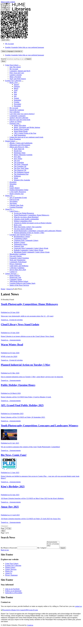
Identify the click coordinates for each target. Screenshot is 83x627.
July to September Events (18, 197)
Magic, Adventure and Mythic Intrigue (27, 127)
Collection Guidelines (17, 268)
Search (3, 59)
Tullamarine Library (20, 244)
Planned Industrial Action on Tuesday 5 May (29, 233)
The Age (17, 160)
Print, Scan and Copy (17, 73)
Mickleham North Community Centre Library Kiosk (31, 252)
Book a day (18, 225)
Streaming (13, 184)
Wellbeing (17, 176)
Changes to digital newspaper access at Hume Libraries (32, 223)
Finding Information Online (19, 190)
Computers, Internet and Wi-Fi (20, 71)
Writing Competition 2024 (23, 221)
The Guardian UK (20, 166)
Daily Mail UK (19, 149)
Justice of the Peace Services (19, 285)
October (16, 102)
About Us (8, 209)
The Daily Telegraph (21, 164)
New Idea (17, 157)
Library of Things (16, 121)
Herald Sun (18, 151)
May (15, 92)
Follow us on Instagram (13, 591)
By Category (42, 548)
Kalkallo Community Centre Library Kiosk (28, 250)
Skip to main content (8, 2)
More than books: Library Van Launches (28, 227)
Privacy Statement (16, 264)
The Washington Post (21, 174)
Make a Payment (15, 77)
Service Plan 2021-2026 (18, 270)
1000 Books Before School (19, 281)
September (17, 100)
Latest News (14, 211)
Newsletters (14, 201)
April (15, 90)
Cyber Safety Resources (18, 192)
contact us (78, 606)
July (15, 96)
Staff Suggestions (20, 135)
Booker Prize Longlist (21, 129)
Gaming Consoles (16, 75)
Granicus (30, 625)
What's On (8, 196)
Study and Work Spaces (18, 79)
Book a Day (14, 82)
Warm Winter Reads (21, 131)
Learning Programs (16, 207)
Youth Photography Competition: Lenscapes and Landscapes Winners (37, 231)
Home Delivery (15, 275)
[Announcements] (53, 542)
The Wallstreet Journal (21, 172)
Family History (15, 188)
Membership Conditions (18, 254)
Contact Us (13, 272)
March (16, 88)
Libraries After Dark (16, 205)
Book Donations (15, 139)
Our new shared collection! (23, 229)
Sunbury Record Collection (19, 118)
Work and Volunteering (17, 260)
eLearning (13, 182)
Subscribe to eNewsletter (13, 593)
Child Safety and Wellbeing (19, 266)
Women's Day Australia (22, 180)
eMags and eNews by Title (19, 147)
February (17, 86)
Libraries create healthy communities (26, 219)
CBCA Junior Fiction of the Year (25, 133)
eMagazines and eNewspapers (20, 145)
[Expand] (20, 65)
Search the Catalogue (17, 110)
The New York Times (21, 168)
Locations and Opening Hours (20, 234)
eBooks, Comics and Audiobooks (21, 143)
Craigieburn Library (20, 238)
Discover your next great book (20, 120)
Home (3, 289)
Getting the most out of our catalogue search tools (26, 137)
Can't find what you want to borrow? (22, 114)
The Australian (19, 162)
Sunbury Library (19, 242)
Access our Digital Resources (24, 213)
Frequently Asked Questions (19, 258)
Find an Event (14, 199)
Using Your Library (11, 563)
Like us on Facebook (12, 589)
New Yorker (18, 158)
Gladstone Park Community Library (26, 240)
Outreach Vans (19, 246)
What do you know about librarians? (26, 217)
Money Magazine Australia (23, 155)
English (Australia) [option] (24, 55)
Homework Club (15, 277)
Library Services (10, 273)
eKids (12, 186)
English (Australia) (24, 47)
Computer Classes (16, 279)
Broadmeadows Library (22, 236)
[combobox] (12, 51)
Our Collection (15, 112)
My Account (14, 69)
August (16, 98)
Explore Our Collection (13, 81)
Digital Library (10, 141)
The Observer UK (20, 170)
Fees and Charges (16, 256)
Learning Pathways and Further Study (22, 283)
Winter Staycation (20, 125)
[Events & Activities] (53, 544)
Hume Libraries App (17, 194)
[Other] (53, 546)
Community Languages (18, 116)
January (16, 84)
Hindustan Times (19, 153)
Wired (16, 178)
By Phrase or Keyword (9, 548)
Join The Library (15, 67)
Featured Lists (14, 123)
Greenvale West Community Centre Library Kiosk (31, 248)
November (17, 104)
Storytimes (13, 203)
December (17, 106)
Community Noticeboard (18, 262)
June (15, 94)
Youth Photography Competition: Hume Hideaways (31, 215)
